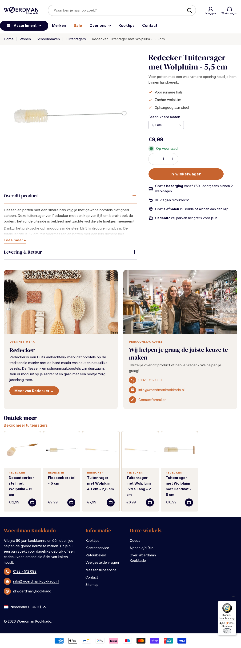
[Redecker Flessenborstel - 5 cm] (61, 449)
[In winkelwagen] (32, 502)
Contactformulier (152, 399)
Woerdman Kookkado (34, 621)
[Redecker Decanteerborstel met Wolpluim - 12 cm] (22, 449)
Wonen (25, 39)
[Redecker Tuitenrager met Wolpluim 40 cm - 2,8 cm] (100, 449)
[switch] (227, 630)
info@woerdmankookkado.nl (161, 390)
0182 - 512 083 (150, 380)
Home (9, 39)
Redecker (22, 350)
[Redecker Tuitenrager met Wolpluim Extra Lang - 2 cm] (140, 449)
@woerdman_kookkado (32, 591)
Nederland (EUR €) (25, 607)
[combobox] (122, 10)
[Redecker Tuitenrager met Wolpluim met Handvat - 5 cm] (179, 449)
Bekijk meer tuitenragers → (28, 425)
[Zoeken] (189, 10)
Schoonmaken (48, 39)
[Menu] (233, 598)
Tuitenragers (76, 39)
